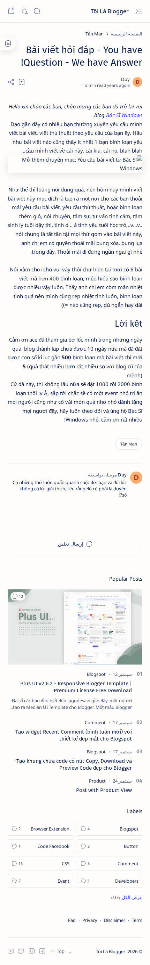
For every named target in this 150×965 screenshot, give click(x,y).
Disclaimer (114, 920)
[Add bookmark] (21, 82)
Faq (72, 920)
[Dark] (24, 11)
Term (137, 920)
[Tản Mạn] (128, 444)
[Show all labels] (126, 897)
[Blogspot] (96, 674)
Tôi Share (85, 951)
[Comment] (95, 722)
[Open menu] (139, 11)
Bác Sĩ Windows (124, 115)
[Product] (97, 780)
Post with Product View (104, 790)
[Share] (11, 82)
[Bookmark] (11, 11)
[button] (17, 596)
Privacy (89, 920)
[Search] (37, 11)
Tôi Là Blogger (109, 11)
